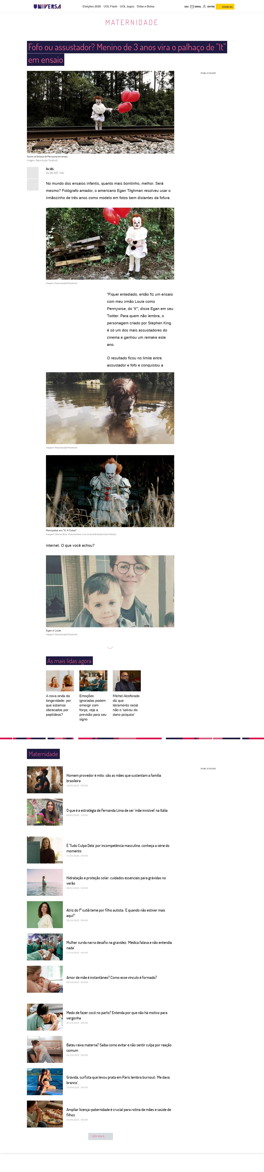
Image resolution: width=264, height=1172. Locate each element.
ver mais (98, 1136)
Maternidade (132, 22)
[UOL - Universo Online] (64, 6)
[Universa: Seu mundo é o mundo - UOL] (47, 6)
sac (186, 6)
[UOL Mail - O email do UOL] (195, 6)
